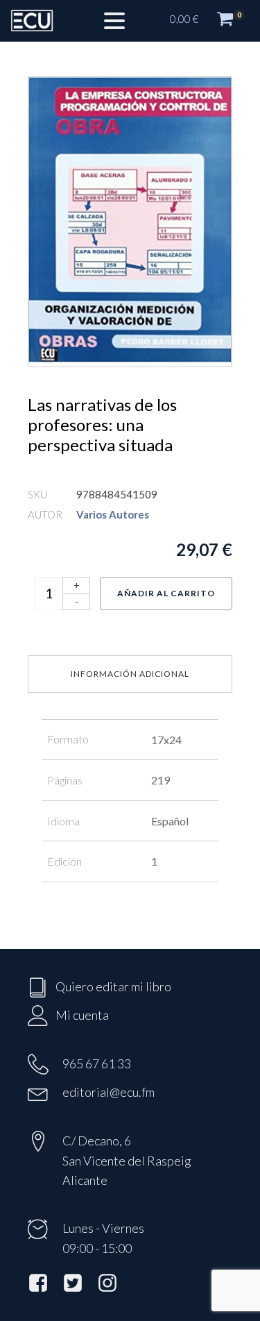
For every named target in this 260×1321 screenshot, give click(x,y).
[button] (208, 21)
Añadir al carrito (166, 593)
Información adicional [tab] (130, 673)
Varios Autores (112, 514)
